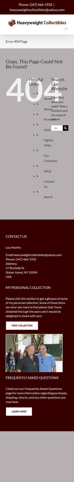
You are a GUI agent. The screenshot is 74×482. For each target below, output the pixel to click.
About (48, 109)
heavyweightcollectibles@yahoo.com (37, 10)
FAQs (47, 171)
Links (47, 130)
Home (48, 98)
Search (48, 197)
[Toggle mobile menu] (66, 29)
